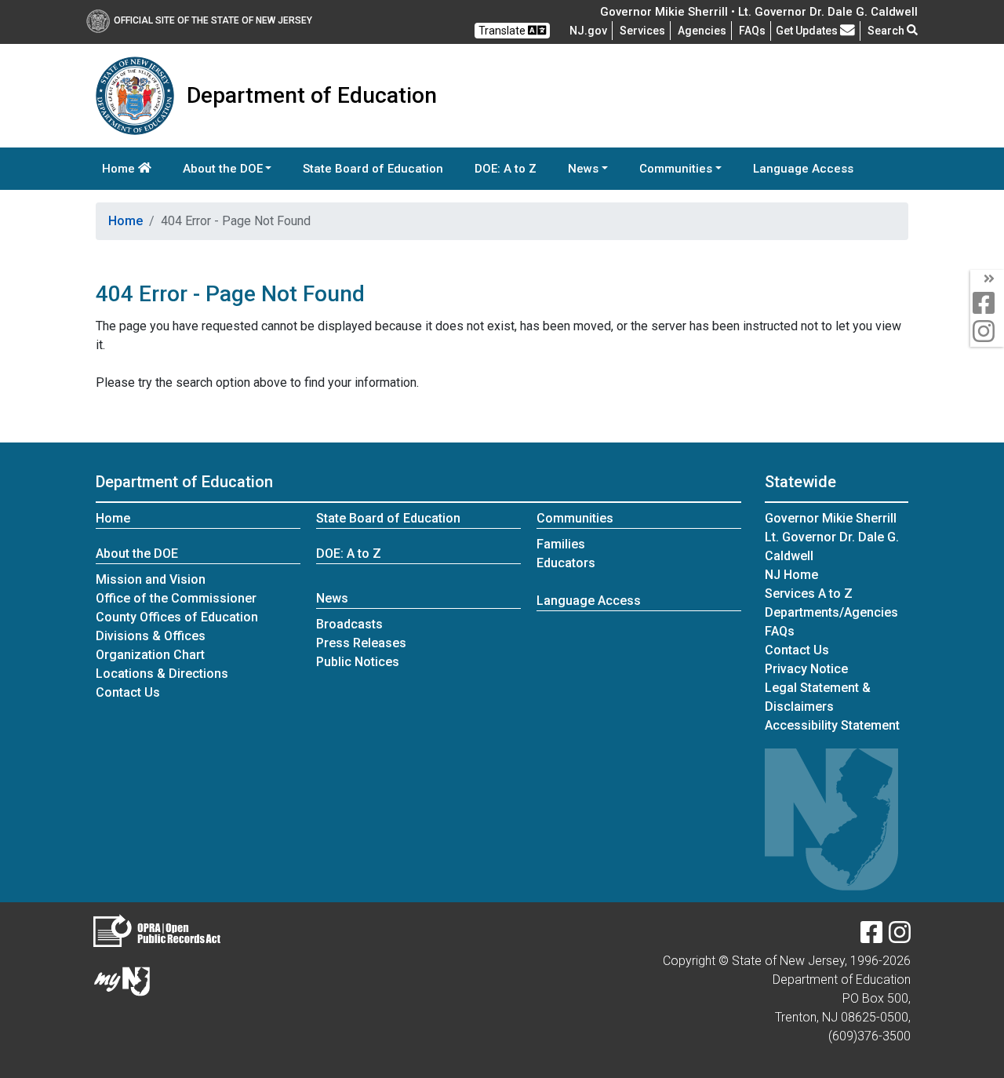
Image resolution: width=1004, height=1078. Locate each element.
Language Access (803, 169)
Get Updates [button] (808, 30)
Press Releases (361, 643)
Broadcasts (349, 624)
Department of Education (184, 481)
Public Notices (357, 661)
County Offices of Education (177, 617)
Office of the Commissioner (176, 598)
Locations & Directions (162, 673)
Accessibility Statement (832, 725)
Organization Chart (150, 654)
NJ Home (791, 574)
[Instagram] (900, 937)
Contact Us (128, 692)
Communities (575, 518)
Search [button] (887, 30)
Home (120, 169)
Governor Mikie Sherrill (831, 518)
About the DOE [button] (223, 169)
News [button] (583, 169)
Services (642, 30)
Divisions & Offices (151, 635)
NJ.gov (588, 30)
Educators (566, 562)
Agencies (702, 30)
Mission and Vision (151, 579)
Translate (503, 30)
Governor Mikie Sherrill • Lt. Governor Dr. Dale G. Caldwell (759, 12)
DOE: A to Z (506, 169)
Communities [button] (675, 169)
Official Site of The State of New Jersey (213, 20)
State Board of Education (373, 169)
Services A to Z (809, 593)
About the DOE (137, 553)
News (332, 598)
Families (561, 544)
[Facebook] (871, 937)
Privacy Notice (806, 668)
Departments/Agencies (831, 612)
